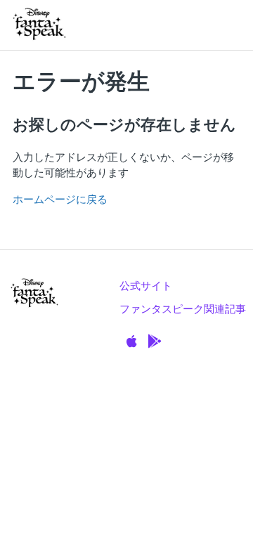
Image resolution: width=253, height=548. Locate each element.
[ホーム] (39, 25)
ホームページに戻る (60, 199)
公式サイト (145, 285)
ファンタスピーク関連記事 (182, 308)
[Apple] (131, 341)
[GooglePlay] (155, 341)
